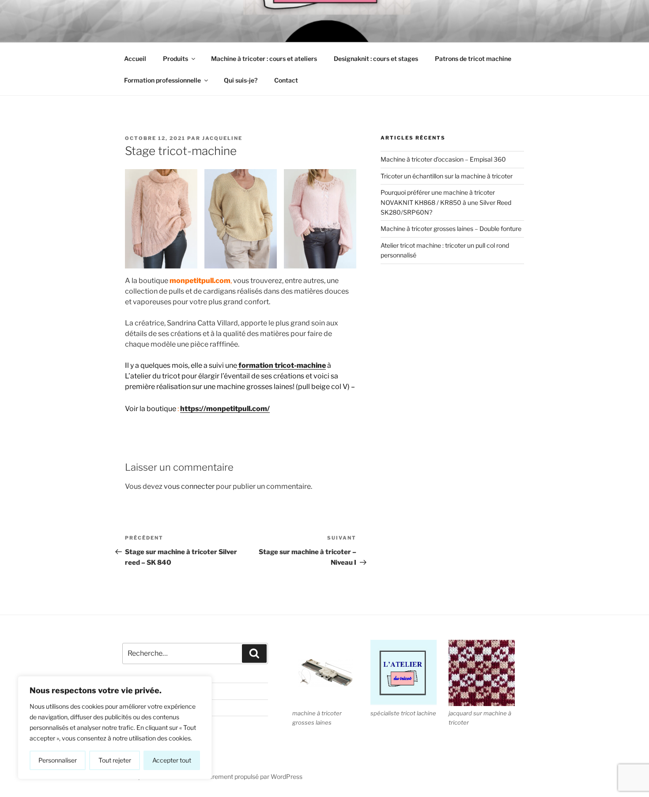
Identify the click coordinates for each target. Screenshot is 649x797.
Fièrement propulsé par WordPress (253, 776)
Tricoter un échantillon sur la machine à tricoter (447, 176)
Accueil (135, 58)
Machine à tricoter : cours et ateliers (264, 58)
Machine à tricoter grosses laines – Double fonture (451, 228)
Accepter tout (171, 760)
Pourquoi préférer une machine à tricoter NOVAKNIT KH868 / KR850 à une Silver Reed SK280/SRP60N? (446, 202)
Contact (286, 80)
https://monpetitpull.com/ (225, 408)
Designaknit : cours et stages (376, 58)
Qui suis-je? (240, 80)
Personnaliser (57, 760)
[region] (115, 727)
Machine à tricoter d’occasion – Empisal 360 (443, 159)
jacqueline (222, 138)
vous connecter (189, 486)
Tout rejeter (114, 760)
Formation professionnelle (162, 80)
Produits (175, 58)
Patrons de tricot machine (473, 58)
